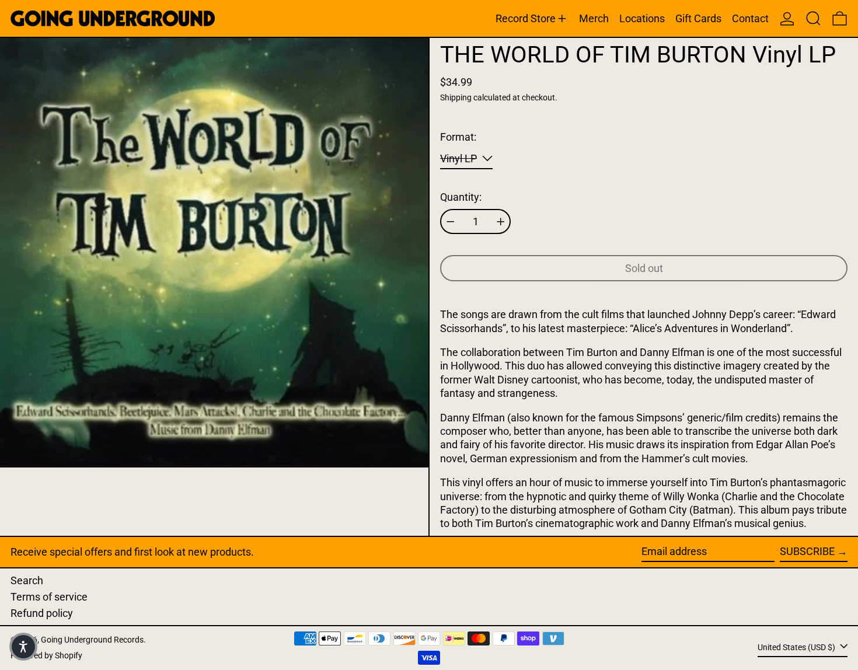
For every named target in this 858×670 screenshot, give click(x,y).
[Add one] (501, 222)
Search (27, 580)
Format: (458, 137)
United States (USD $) (797, 647)
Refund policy (42, 613)
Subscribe (807, 551)
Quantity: (461, 197)
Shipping (456, 98)
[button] (813, 18)
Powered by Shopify (46, 656)
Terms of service (49, 597)
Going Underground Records (92, 640)
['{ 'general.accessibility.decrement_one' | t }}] (451, 222)
